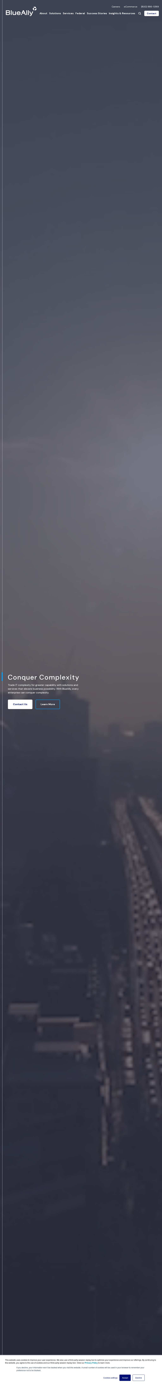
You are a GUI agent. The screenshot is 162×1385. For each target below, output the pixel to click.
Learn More (48, 704)
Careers (116, 6)
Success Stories (97, 13)
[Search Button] (139, 13)
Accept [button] (125, 1377)
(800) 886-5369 (150, 6)
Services (68, 13)
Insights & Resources (122, 13)
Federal (80, 13)
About (43, 13)
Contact (151, 13)
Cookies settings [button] (110, 1377)
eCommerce (130, 6)
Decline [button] (138, 1377)
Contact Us (20, 704)
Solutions (55, 13)
